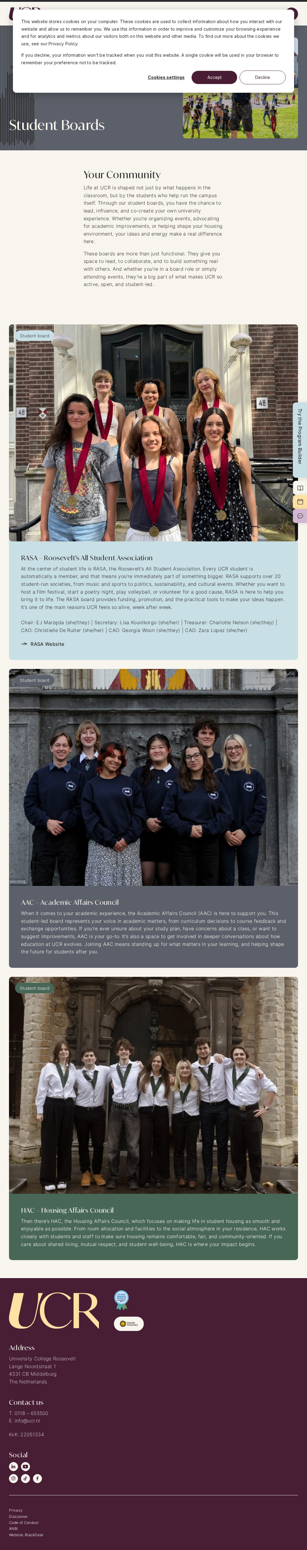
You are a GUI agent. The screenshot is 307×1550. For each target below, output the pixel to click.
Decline (262, 77)
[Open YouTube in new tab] (25, 1466)
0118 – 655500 (32, 1413)
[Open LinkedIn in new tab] (13, 1466)
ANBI (13, 1528)
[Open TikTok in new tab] (25, 1478)
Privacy (15, 1510)
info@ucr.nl (27, 1420)
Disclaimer (18, 1516)
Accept (214, 77)
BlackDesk (34, 1534)
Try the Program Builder (300, 436)
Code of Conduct (24, 1522)
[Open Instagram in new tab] (13, 1478)
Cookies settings (166, 77)
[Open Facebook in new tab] (37, 1478)
